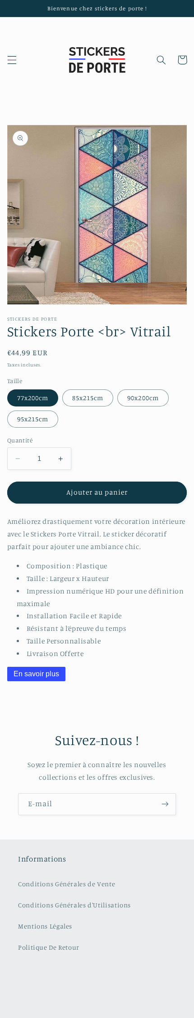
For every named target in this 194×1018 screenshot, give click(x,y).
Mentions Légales (45, 926)
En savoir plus (36, 674)
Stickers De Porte (106, 1012)
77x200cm (32, 398)
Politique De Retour (48, 947)
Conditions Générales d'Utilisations (74, 905)
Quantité (19, 440)
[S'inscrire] (165, 804)
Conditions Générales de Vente (66, 884)
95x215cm (32, 419)
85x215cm (87, 398)
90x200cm (142, 398)
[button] (11, 59)
